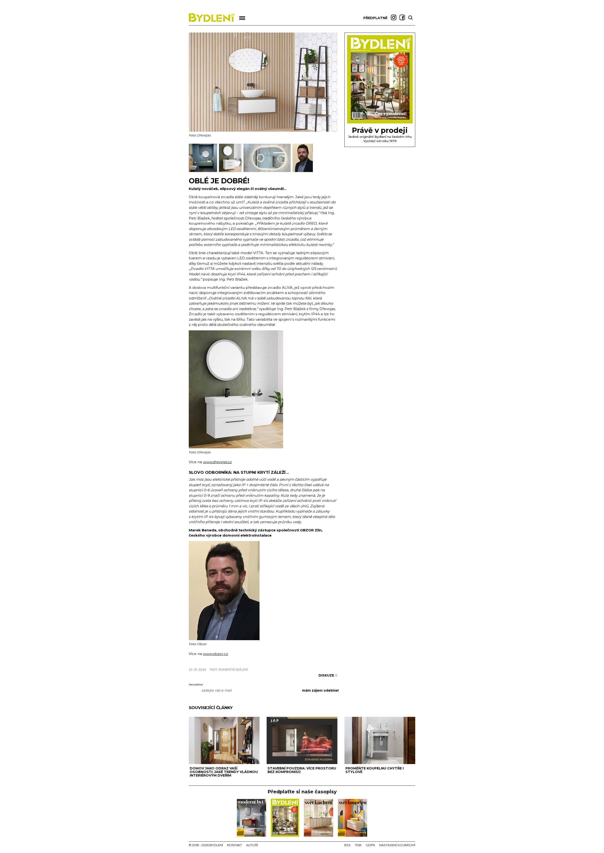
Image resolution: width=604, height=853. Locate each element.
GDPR (370, 845)
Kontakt (234, 845)
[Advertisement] (244, 661)
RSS (347, 845)
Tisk (358, 845)
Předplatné (375, 18)
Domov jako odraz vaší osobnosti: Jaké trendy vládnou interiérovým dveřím (224, 771)
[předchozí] (193, 158)
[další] (333, 158)
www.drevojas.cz (217, 462)
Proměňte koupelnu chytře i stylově (374, 770)
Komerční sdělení (233, 669)
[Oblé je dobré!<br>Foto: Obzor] (303, 171)
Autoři (252, 845)
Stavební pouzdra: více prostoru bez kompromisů (302, 770)
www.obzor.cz (215, 653)
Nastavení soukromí (397, 845)
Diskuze (328, 675)
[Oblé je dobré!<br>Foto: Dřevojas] (204, 171)
